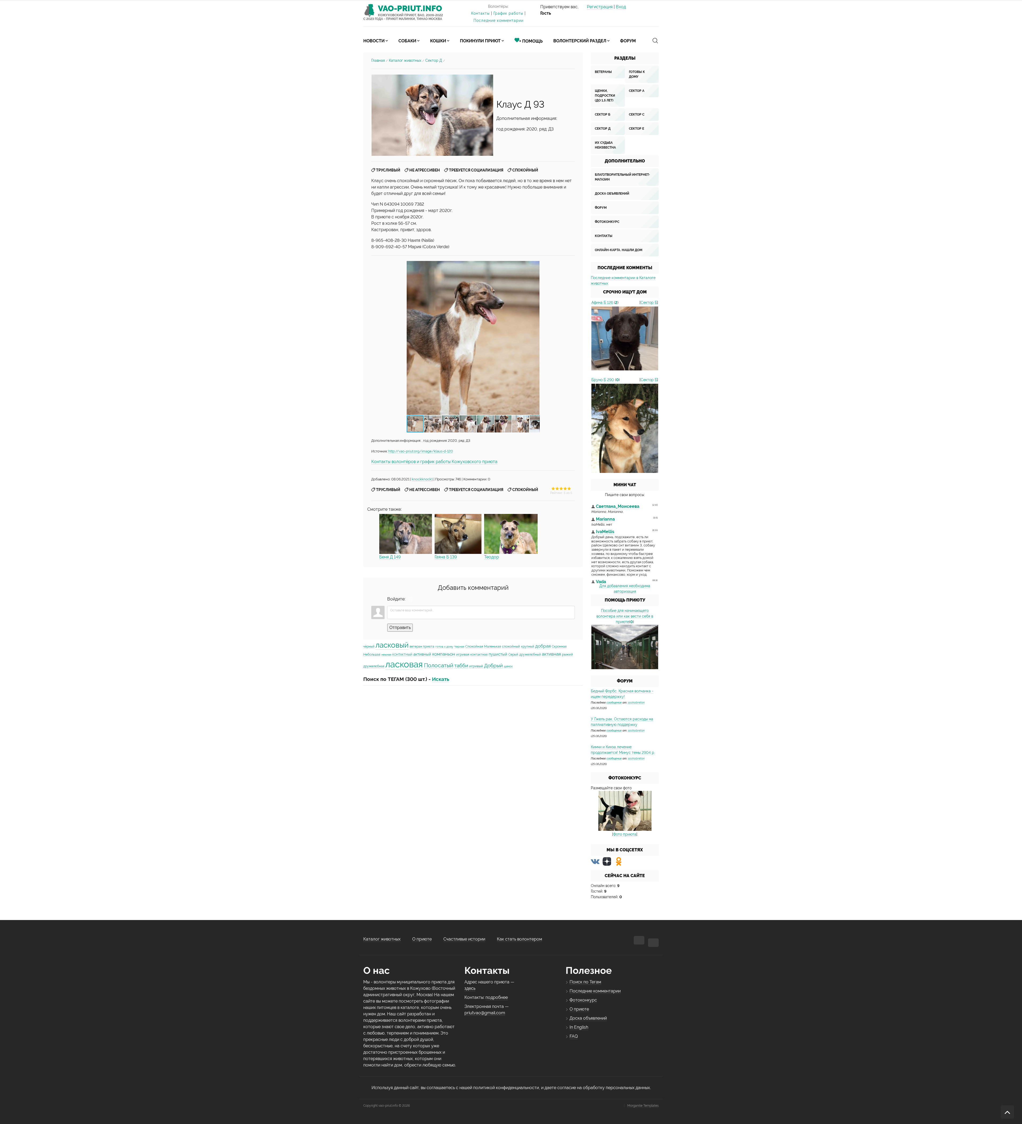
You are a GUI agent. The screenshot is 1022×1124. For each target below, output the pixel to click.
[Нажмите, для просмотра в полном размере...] (432, 114)
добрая (543, 646)
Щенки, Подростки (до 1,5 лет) (605, 95)
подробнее (496, 997)
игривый (476, 666)
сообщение (614, 702)
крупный (527, 646)
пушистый (498, 654)
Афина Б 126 (602, 302)
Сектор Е (636, 128)
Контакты (480, 13)
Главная (378, 60)
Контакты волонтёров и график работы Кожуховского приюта (434, 461)
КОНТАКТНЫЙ (402, 654)
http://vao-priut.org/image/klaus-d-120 (420, 451)
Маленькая (492, 646)
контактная (479, 654)
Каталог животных (405, 60)
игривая (462, 654)
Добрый (493, 665)
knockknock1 (422, 479)
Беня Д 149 (390, 556)
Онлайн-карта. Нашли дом (618, 250)
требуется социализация (476, 170)
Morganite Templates (643, 1105)
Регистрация (600, 6)
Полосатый (438, 665)
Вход (621, 6)
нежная (386, 654)
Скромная (559, 646)
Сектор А (636, 91)
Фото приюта (624, 834)
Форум (601, 208)
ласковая (404, 664)
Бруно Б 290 (602, 380)
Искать (440, 679)
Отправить (400, 627)
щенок (508, 666)
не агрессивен (424, 170)
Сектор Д (433, 60)
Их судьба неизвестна (605, 145)
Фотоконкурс (607, 222)
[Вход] (410, 599)
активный (422, 654)
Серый (513, 654)
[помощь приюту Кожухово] (624, 646)
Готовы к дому (637, 74)
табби (461, 665)
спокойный (525, 170)
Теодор (491, 556)
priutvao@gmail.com (484, 1012)
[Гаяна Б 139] (458, 533)
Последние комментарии (498, 20)
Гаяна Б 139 (446, 556)
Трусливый (388, 170)
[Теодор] (511, 533)
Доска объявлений (612, 193)
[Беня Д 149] (405, 533)
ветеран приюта (422, 646)
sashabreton (636, 702)
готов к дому (444, 646)
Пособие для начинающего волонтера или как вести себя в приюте (624, 616)
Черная (459, 646)
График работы (508, 13)
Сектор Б (602, 114)
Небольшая (371, 654)
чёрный (368, 646)
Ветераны (603, 72)
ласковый (392, 645)
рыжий (567, 654)
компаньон (443, 654)
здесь (469, 988)
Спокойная (474, 646)
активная (551, 654)
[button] (535, 338)
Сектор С (636, 114)
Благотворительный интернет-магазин (622, 177)
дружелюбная (373, 666)
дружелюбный (530, 654)
